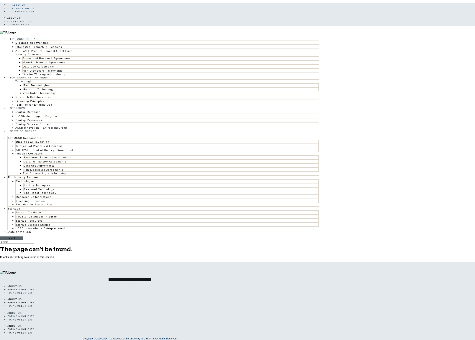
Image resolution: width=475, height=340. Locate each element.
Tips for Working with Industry (44, 173)
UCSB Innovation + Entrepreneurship (41, 127)
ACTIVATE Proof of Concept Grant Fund (44, 50)
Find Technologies (36, 85)
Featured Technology (38, 89)
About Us (18, 5)
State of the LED (23, 131)
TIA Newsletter (23, 12)
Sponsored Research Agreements (47, 58)
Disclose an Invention (32, 42)
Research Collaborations (33, 97)
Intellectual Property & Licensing (38, 46)
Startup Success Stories (32, 124)
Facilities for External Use (33, 104)
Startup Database (27, 111)
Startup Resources (28, 120)
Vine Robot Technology (39, 92)
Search (12, 238)
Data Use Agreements (38, 66)
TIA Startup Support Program (36, 116)
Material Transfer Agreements (44, 62)
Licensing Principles (29, 101)
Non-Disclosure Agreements (43, 70)
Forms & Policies (24, 8)
